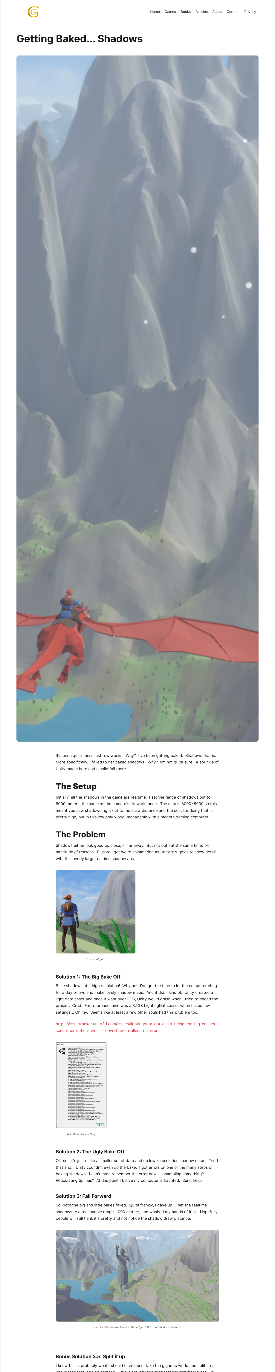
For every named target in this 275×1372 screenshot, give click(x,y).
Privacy (250, 12)
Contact (233, 12)
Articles (201, 12)
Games (170, 12)
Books (186, 12)
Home (155, 12)
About (217, 12)
